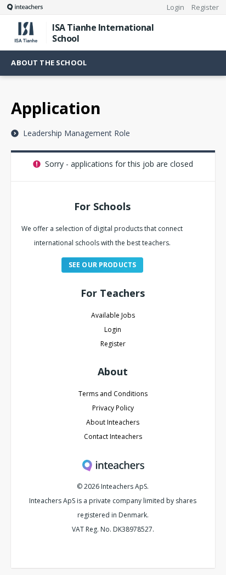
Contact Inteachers (113, 436)
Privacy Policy (113, 408)
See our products (102, 264)
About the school (49, 62)
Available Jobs (113, 315)
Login (112, 329)
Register (113, 343)
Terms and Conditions (113, 393)
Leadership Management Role (75, 133)
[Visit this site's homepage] (21, 7)
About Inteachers (112, 422)
